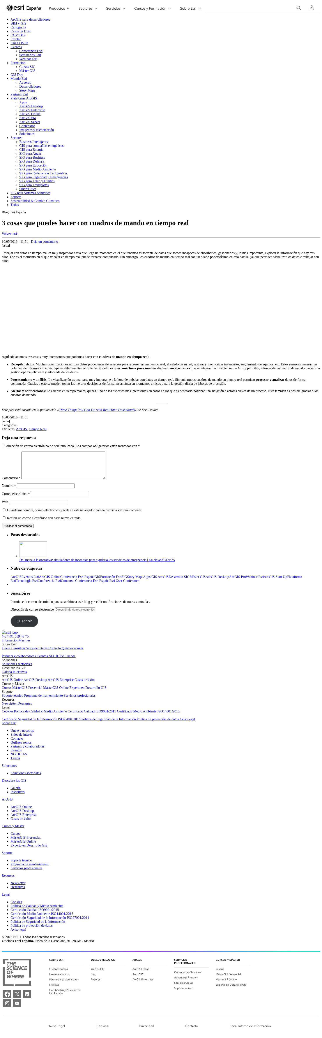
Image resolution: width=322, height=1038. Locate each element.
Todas (15, 205)
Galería (7, 672)
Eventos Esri (30, 577)
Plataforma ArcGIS (24, 98)
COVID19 (18, 35)
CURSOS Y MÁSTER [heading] (228, 959)
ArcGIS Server (29, 122)
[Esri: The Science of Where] (17, 973)
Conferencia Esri (30, 51)
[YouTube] (17, 1003)
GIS (97, 577)
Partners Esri (19, 94)
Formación (18, 63)
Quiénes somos (72, 648)
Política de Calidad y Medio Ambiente (41, 711)
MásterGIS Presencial (27, 687)
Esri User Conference (124, 581)
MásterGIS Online (56, 687)
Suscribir (24, 621)
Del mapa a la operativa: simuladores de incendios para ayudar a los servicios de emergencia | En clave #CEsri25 (97, 560)
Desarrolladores (30, 86)
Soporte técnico (13, 695)
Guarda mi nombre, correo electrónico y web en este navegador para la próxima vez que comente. (74, 510)
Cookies (8, 711)
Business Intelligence (33, 141)
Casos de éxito (84, 680)
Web (5, 502)
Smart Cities (27, 189)
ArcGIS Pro (27, 118)
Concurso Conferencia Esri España (85, 581)
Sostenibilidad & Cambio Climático (35, 201)
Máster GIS (27, 71)
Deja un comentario (44, 241)
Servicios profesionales (80, 695)
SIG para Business (32, 157)
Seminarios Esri (30, 55)
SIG (124, 577)
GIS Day (17, 74)
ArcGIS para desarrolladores (30, 19)
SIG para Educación (33, 165)
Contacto (55, 648)
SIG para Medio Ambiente (37, 169)
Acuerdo (25, 82)
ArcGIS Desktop (31, 106)
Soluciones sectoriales (17, 664)
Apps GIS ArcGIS (156, 577)
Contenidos (27, 126)
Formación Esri (110, 577)
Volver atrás (10, 234)
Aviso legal (187, 719)
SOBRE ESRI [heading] (56, 959)
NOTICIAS (57, 656)
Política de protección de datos (158, 719)
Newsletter (10, 703)
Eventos (16, 47)
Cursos (7, 687)
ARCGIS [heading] (137, 959)
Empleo (16, 39)
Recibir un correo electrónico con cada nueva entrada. (44, 518)
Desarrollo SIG (179, 577)
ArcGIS (21, 429)
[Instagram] (7, 1003)
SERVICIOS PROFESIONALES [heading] (184, 961)
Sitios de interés (37, 648)
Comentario (11, 478)
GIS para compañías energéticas (41, 145)
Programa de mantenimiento (44, 695)
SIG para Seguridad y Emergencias (43, 177)
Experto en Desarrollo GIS (87, 687)
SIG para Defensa (31, 161)
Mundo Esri (19, 78)
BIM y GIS (18, 23)
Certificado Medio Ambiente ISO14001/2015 (148, 711)
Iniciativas (20, 672)
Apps (23, 102)
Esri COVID (19, 43)
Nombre (9, 485)
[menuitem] (66, 969)
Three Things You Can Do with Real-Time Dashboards (97, 410)
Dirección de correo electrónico (33, 609)
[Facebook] (7, 994)
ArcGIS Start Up (275, 577)
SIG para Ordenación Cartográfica (43, 173)
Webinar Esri (28, 59)
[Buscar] (299, 8)
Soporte (16, 197)
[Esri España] (23, 8)
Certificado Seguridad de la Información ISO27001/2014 (41, 719)
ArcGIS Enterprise (32, 110)
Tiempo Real (37, 429)
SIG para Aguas (30, 153)
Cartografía (18, 27)
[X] (17, 994)
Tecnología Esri (27, 581)
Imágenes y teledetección (36, 130)
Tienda (71, 656)
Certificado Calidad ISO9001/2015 (92, 711)
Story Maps (27, 90)
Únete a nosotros (14, 648)
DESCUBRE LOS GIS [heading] (103, 959)
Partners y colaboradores (19, 656)
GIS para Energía (31, 149)
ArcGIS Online (30, 114)
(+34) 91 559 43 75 (15, 636)
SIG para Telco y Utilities (37, 181)
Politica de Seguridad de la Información (109, 719)
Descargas (25, 703)
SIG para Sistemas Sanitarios (30, 193)
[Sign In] (312, 8)
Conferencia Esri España (77, 577)
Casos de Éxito (21, 31)
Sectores (16, 138)
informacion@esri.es (16, 640)
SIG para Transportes (34, 185)
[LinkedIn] (27, 994)
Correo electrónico (16, 494)
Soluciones (26, 134)
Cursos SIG (27, 67)
